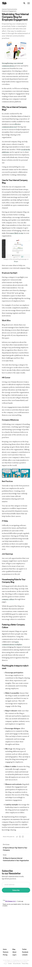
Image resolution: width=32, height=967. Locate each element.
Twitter (24, 949)
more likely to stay (16, 233)
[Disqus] (16, 919)
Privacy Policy (25, 963)
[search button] (24, 3)
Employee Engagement (9, 11)
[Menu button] (28, 3)
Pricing (5, 955)
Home (5, 949)
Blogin (16, 261)
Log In (14, 955)
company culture (8, 599)
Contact (10, 963)
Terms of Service (17, 963)
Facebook (25, 952)
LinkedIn (25, 955)
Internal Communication (9, 9)
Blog (13, 949)
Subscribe (16, 890)
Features (5, 952)
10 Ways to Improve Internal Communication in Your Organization (16, 859)
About (14, 952)
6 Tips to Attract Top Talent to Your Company (15, 849)
